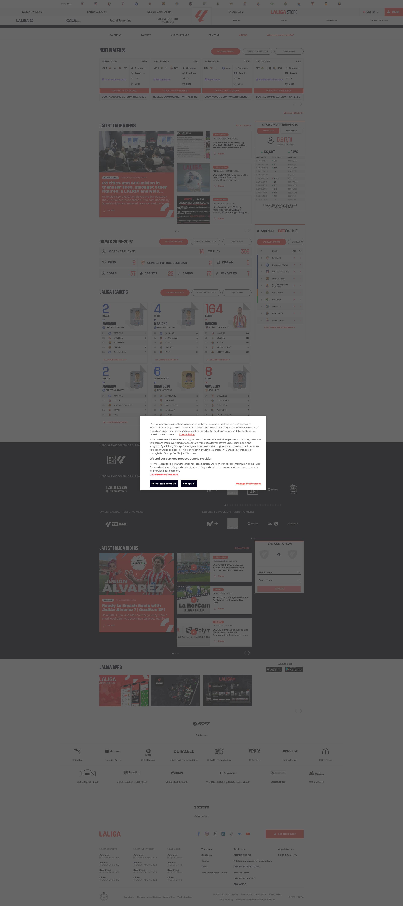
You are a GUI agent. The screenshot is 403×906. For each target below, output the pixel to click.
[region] (203, 453)
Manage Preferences (248, 483)
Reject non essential (164, 483)
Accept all (189, 483)
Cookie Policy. (187, 434)
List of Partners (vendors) (164, 474)
